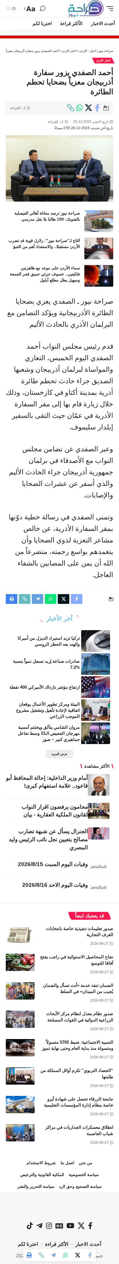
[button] (108, 8)
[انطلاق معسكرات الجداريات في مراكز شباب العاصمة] (20, 1132)
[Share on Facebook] (97, 107)
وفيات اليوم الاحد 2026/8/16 (55, 885)
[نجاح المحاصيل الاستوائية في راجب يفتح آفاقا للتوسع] (20, 962)
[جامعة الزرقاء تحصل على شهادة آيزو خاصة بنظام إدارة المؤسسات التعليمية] (20, 1104)
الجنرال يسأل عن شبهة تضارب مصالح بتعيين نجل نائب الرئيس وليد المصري (48, 839)
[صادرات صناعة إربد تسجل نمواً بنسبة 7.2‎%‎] (95, 664)
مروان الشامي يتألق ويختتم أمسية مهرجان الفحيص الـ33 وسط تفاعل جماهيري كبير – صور (49, 733)
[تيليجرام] (39, 1225)
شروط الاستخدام (41, 1162)
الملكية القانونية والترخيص (42, 1174)
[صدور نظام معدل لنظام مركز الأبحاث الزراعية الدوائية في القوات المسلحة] (20, 1019)
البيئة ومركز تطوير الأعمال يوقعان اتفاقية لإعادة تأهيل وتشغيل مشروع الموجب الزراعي (48, 710)
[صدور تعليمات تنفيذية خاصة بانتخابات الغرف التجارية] (20, 934)
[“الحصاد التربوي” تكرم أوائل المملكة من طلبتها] (20, 1076)
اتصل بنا (67, 1162)
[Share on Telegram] (53, 1255)
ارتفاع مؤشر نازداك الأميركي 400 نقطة (45, 687)
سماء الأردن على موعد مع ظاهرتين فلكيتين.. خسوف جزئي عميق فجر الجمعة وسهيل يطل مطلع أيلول (45, 274)
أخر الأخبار (59, 618)
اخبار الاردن (103, 60)
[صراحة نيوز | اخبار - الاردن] (85, 8)
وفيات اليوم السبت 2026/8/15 (53, 864)
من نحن (85, 1162)
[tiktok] (29, 1225)
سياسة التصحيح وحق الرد (80, 1186)
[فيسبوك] (90, 1225)
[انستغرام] (48, 1225)
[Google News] (59, 1225)
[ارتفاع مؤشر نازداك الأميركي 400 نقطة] (95, 687)
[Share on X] (88, 107)
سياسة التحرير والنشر (35, 1186)
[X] (81, 1225)
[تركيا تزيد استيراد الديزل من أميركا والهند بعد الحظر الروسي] (95, 641)
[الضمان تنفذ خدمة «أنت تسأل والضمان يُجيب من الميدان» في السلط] (20, 991)
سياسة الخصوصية (84, 1174)
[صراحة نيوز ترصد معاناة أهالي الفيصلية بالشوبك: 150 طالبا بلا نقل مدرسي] (98, 221)
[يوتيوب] (70, 1225)
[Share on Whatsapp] (79, 107)
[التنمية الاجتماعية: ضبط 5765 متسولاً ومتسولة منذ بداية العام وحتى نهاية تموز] (20, 1047)
